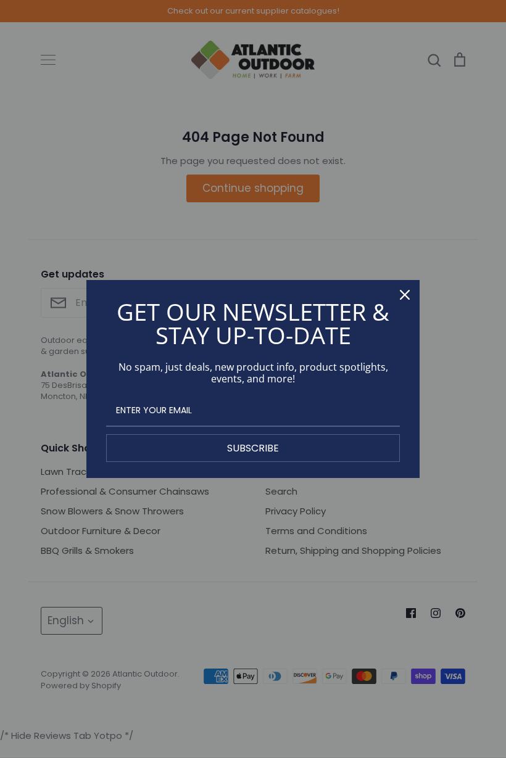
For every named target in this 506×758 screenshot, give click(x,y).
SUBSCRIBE (253, 448)
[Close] (405, 295)
